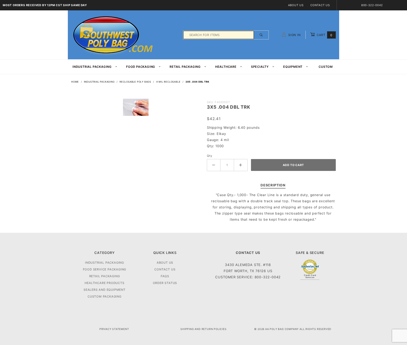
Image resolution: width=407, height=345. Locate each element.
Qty (209, 155)
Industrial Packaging (104, 262)
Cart (324, 35)
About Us (296, 5)
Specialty (260, 66)
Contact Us (320, 5)
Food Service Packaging (104, 269)
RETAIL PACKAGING (185, 66)
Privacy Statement (114, 329)
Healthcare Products (104, 283)
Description (273, 185)
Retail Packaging (104, 276)
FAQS (165, 276)
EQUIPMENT (292, 66)
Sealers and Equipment (104, 289)
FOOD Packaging (140, 66)
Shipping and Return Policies (203, 329)
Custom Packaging (104, 296)
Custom (326, 66)
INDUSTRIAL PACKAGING (92, 66)
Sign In (294, 35)
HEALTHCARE (226, 66)
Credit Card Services (310, 276)
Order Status (165, 283)
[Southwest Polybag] (113, 34)
